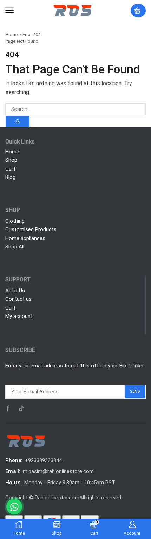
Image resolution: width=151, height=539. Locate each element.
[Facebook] (8, 408)
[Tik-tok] (21, 408)
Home (11, 34)
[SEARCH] (17, 121)
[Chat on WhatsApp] (14, 506)
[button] (9, 10)
